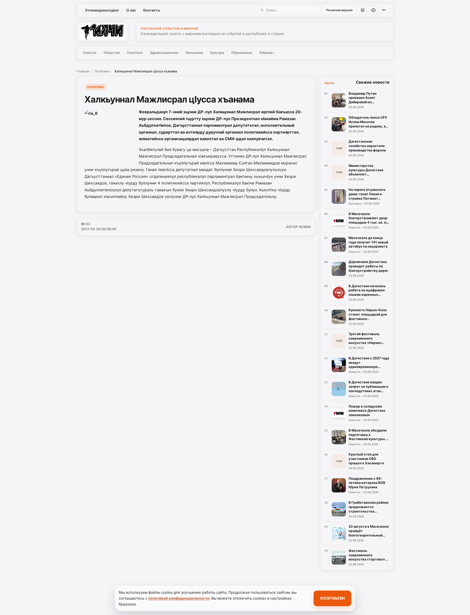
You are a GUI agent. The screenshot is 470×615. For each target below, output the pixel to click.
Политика (134, 53)
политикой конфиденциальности (178, 598)
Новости (89, 53)
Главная (82, 71)
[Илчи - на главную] (102, 31)
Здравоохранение (164, 53)
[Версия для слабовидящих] (373, 10)
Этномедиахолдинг (102, 10)
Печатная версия (339, 10)
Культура (217, 53)
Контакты (151, 10)
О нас (131, 10)
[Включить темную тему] (362, 10)
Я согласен (332, 598)
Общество (112, 53)
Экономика (194, 53)
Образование (241, 53)
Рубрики (267, 53)
